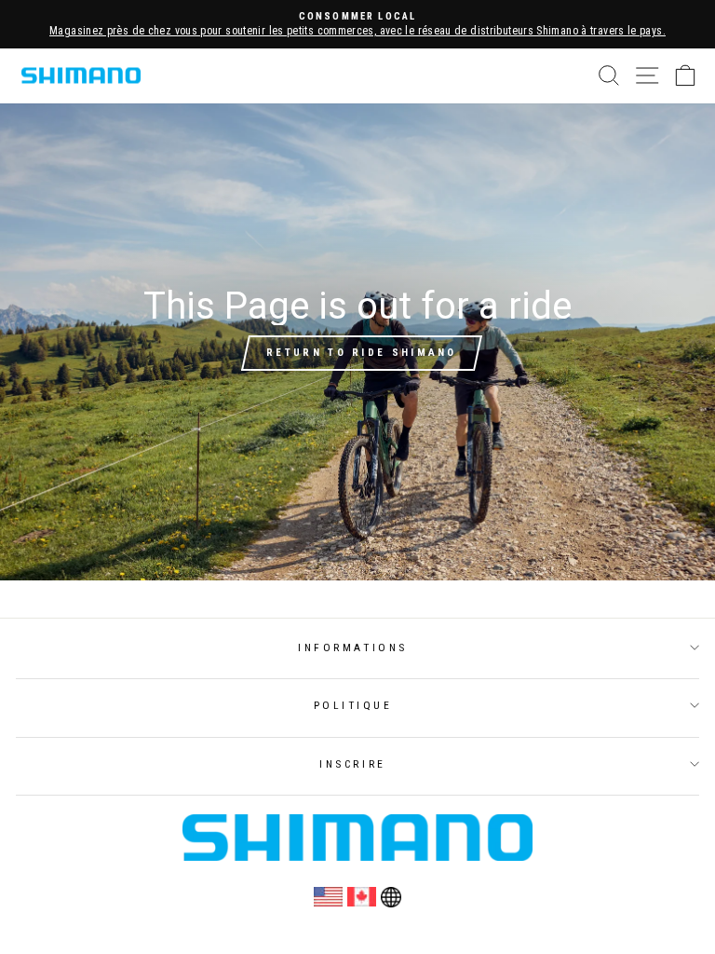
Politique (353, 705)
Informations (352, 647)
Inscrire (352, 763)
